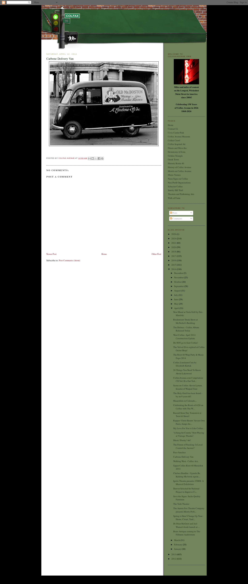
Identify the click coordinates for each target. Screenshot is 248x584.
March (177, 540)
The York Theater (181, 503)
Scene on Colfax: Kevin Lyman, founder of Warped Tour (187, 387)
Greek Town (173, 159)
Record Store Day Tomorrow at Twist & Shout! (187, 414)
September (179, 286)
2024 (174, 238)
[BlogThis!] (92, 158)
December (179, 273)
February (178, 544)
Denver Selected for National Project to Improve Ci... (186, 490)
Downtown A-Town (176, 151)
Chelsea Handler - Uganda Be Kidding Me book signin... (186, 475)
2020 (174, 247)
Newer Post (51, 253)
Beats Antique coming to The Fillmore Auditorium (186, 533)
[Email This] (89, 158)
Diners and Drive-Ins (177, 148)
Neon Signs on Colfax (178, 178)
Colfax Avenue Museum (179, 136)
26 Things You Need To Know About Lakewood (187, 372)
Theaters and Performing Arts (181, 194)
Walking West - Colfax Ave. (185, 461)
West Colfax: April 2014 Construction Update (184, 336)
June (176, 299)
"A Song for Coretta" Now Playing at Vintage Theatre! (188, 434)
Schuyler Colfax (175, 186)
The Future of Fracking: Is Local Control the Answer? (188, 446)
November (179, 277)
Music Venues (174, 174)
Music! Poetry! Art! (182, 440)
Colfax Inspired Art (176, 144)
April (176, 308)
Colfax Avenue (67, 158)
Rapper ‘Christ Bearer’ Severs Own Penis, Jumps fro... (189, 422)
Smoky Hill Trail (175, 190)
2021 (174, 242)
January (178, 548)
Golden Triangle (175, 155)
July (176, 294)
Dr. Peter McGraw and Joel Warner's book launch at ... (186, 525)
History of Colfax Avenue (179, 167)
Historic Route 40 (176, 163)
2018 (174, 251)
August (177, 290)
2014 (174, 269)
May (176, 303)
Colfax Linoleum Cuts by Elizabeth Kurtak (185, 364)
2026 (174, 234)
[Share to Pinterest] (102, 158)
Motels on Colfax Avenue (179, 171)
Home (104, 253)
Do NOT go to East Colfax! (185, 342)
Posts (174, 212)
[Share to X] (96, 158)
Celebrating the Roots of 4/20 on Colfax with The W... (188, 407)
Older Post (156, 253)
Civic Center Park (176, 132)
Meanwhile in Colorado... (185, 400)
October (178, 281)
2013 (174, 554)
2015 (174, 264)
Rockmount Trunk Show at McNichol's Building (185, 321)
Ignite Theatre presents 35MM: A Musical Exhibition (188, 482)
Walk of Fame (174, 197)
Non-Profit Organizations (179, 182)
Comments (177, 218)
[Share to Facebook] (99, 158)
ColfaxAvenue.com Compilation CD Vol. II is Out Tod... (188, 379)
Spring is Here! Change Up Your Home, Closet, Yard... (187, 517)
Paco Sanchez (179, 452)
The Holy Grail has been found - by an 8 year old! (187, 395)
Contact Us (173, 128)
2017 (174, 255)
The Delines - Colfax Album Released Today (186, 329)
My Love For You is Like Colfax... (188, 428)
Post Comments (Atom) (69, 260)
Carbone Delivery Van (183, 456)
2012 (174, 558)
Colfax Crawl (174, 140)
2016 (174, 260)
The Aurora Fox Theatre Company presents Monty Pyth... (188, 510)
